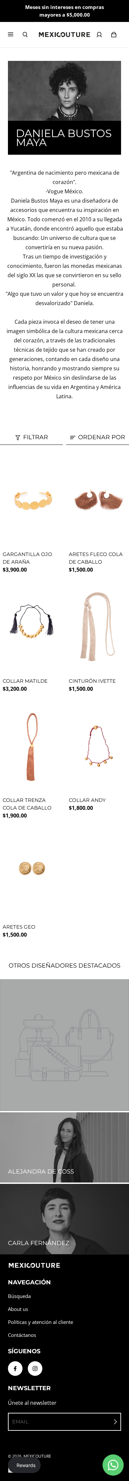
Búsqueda (19, 1296)
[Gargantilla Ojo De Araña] (31, 500)
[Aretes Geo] (31, 873)
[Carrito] (114, 34)
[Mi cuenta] (99, 34)
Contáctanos (22, 1335)
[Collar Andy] (97, 746)
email (20, 1421)
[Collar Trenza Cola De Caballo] (31, 746)
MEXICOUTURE (37, 1456)
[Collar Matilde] (31, 627)
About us (18, 1309)
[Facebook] (15, 1368)
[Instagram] (35, 1368)
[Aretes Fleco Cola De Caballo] (97, 500)
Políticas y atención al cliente (40, 1322)
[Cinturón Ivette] (97, 627)
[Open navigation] (15, 34)
